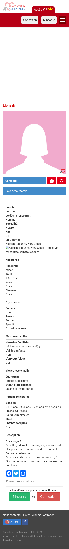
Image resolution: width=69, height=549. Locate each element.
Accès (41, 9)
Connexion (48, 497)
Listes (26, 515)
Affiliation (48, 515)
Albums (36, 515)
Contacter (11, 180)
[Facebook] (25, 522)
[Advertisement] (34, 64)
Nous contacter (12, 515)
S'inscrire (19, 497)
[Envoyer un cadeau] (51, 180)
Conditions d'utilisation (15, 532)
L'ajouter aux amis (16, 190)
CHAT (14, 522)
